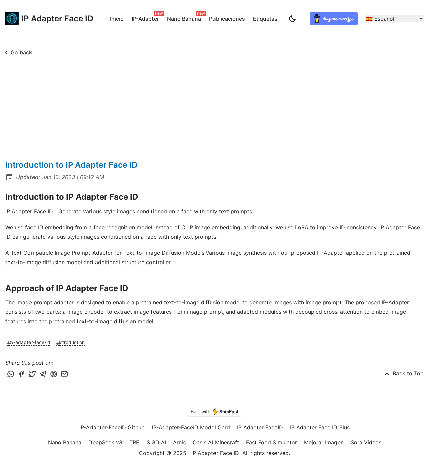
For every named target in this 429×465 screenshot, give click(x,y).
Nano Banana (185, 17)
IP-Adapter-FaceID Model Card (191, 427)
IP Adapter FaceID (260, 427)
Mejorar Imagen (324, 442)
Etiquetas (265, 18)
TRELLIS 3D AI (147, 442)
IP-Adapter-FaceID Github (112, 427)
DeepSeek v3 (105, 442)
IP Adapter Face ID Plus (320, 427)
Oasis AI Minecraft (216, 442)
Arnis (179, 442)
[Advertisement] (214, 109)
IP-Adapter (147, 17)
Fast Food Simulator (271, 442)
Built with (214, 411)
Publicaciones (227, 18)
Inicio (117, 18)
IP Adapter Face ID (50, 18)
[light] (292, 18)
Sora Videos (366, 442)
